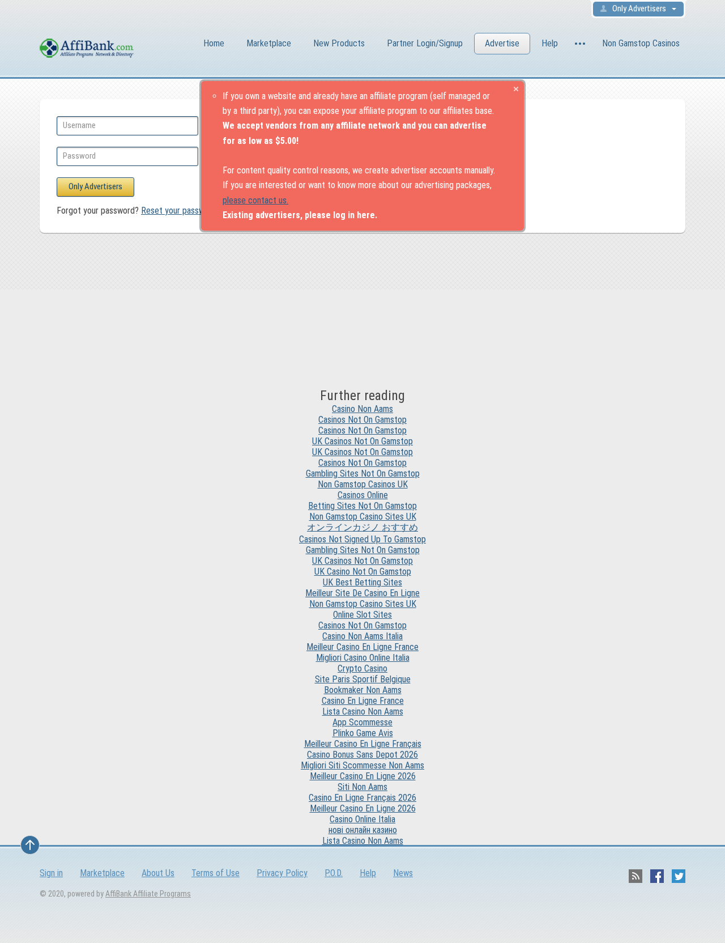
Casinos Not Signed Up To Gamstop (362, 539)
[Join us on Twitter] (678, 876)
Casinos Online (363, 495)
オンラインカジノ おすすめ (362, 527)
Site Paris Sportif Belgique (363, 679)
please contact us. (255, 200)
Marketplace (268, 43)
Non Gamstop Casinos (641, 43)
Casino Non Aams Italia (362, 636)
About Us (158, 873)
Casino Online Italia (362, 819)
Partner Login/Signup (425, 43)
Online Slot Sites (362, 614)
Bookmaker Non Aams (363, 690)
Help (549, 43)
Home (213, 43)
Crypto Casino (362, 668)
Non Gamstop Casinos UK (363, 484)
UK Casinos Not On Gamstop (362, 441)
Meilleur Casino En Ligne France (362, 647)
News (403, 873)
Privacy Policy (282, 873)
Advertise (502, 43)
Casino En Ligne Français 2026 (362, 797)
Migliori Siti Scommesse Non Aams (362, 765)
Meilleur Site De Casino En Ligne (362, 593)
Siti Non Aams (362, 786)
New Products (339, 43)
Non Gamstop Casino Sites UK (362, 516)
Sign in (51, 873)
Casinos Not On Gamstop (362, 419)
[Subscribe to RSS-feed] (635, 876)
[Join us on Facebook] (657, 876)
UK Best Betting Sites (362, 582)
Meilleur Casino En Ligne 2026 (363, 776)
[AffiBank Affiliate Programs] (102, 45)
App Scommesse (362, 722)
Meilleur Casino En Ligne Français (362, 743)
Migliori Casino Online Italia (363, 657)
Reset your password (178, 210)
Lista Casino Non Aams (362, 711)
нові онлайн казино (363, 830)
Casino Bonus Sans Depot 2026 (362, 754)
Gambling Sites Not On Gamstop (363, 473)
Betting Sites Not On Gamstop (362, 505)
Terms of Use (215, 873)
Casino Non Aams (362, 408)
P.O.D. (334, 873)
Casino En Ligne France (363, 700)
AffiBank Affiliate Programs (148, 893)
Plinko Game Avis (362, 733)
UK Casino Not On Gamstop (362, 571)
